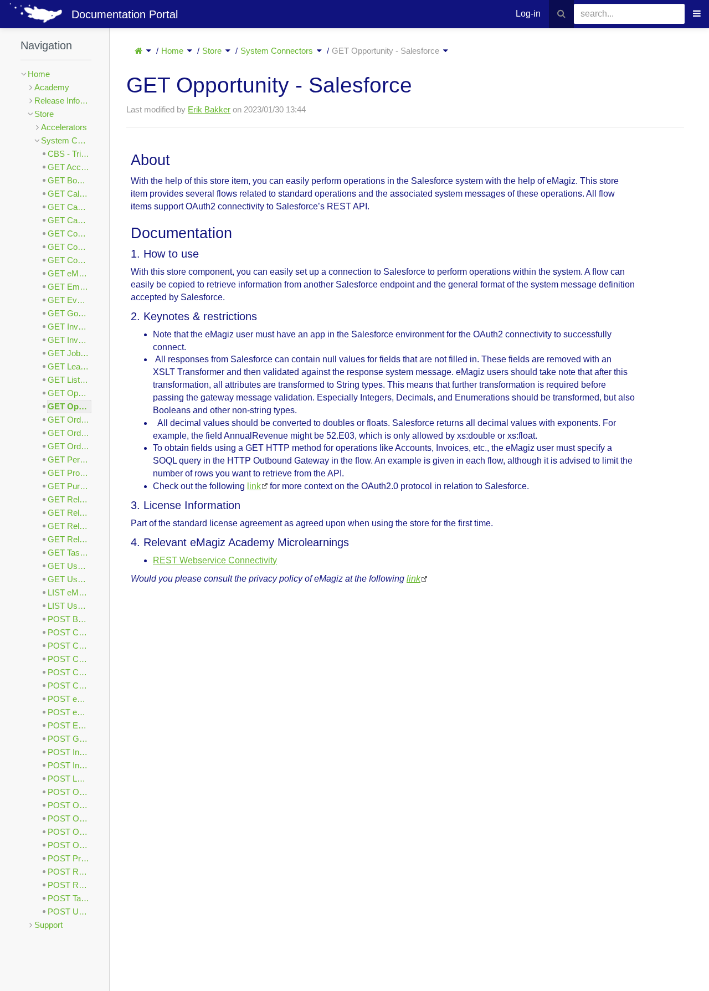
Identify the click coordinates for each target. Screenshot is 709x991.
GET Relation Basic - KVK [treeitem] (69, 526)
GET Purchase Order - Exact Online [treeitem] (69, 486)
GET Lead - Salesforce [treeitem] (69, 366)
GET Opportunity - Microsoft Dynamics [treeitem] (69, 393)
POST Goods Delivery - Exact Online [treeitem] (69, 738)
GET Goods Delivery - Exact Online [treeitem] (69, 313)
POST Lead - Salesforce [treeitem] (69, 778)
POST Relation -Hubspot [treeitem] (69, 885)
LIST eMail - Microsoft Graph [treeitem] (69, 592)
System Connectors (276, 50)
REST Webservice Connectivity (215, 560)
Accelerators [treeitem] (64, 127)
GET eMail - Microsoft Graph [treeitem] (69, 273)
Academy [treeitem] (51, 87)
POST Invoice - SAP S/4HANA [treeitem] (69, 765)
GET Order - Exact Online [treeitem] (69, 419)
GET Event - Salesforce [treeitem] (69, 300)
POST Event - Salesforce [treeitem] (69, 725)
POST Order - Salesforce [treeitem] (69, 831)
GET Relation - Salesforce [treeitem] (69, 512)
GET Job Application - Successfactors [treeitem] (69, 353)
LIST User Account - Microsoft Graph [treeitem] (69, 605)
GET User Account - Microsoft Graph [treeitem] (69, 566)
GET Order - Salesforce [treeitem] (69, 433)
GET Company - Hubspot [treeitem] (69, 233)
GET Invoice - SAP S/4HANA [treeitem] (69, 340)
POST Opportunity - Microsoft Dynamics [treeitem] (69, 792)
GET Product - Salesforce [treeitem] (69, 472)
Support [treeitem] (48, 925)
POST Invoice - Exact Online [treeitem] (69, 752)
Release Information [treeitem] (62, 100)
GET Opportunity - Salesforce (385, 50)
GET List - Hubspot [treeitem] (69, 379)
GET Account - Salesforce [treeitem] (69, 167)
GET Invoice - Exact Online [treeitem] (69, 326)
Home (172, 50)
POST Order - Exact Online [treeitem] (69, 818)
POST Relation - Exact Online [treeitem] (69, 871)
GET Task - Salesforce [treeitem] (69, 552)
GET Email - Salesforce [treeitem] (69, 286)
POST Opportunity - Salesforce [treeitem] (69, 805)
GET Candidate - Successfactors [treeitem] (69, 207)
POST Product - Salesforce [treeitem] (69, 858)
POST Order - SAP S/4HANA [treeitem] (69, 845)
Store (212, 50)
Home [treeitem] (39, 74)
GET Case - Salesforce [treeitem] (69, 220)
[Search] (561, 14)
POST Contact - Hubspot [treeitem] (69, 672)
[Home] (138, 50)
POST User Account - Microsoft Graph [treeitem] (69, 911)
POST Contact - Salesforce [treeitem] (69, 685)
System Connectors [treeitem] (66, 140)
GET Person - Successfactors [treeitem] (69, 459)
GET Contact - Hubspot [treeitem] (69, 246)
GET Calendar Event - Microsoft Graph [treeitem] (69, 193)
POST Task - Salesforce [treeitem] (69, 898)
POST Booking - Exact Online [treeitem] (69, 619)
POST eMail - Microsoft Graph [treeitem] (69, 699)
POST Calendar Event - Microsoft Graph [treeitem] (69, 632)
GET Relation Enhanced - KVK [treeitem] (69, 539)
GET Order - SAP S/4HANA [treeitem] (69, 446)
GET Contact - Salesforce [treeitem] (69, 260)
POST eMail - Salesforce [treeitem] (69, 712)
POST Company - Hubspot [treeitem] (69, 659)
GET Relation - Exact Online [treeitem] (69, 499)
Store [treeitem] (44, 114)
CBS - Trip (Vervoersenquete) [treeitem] (69, 153)
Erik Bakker (209, 109)
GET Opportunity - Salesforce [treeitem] (69, 406)
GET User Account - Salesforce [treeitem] (69, 579)
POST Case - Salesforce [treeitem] (69, 645)
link (254, 486)
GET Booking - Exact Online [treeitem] (69, 180)
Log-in (528, 13)
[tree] (55, 500)
